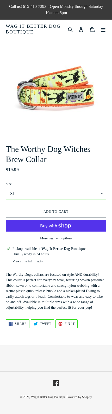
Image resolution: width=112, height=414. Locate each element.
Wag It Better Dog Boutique (33, 29)
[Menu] (103, 29)
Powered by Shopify (79, 397)
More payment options (56, 238)
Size (9, 184)
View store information (29, 261)
